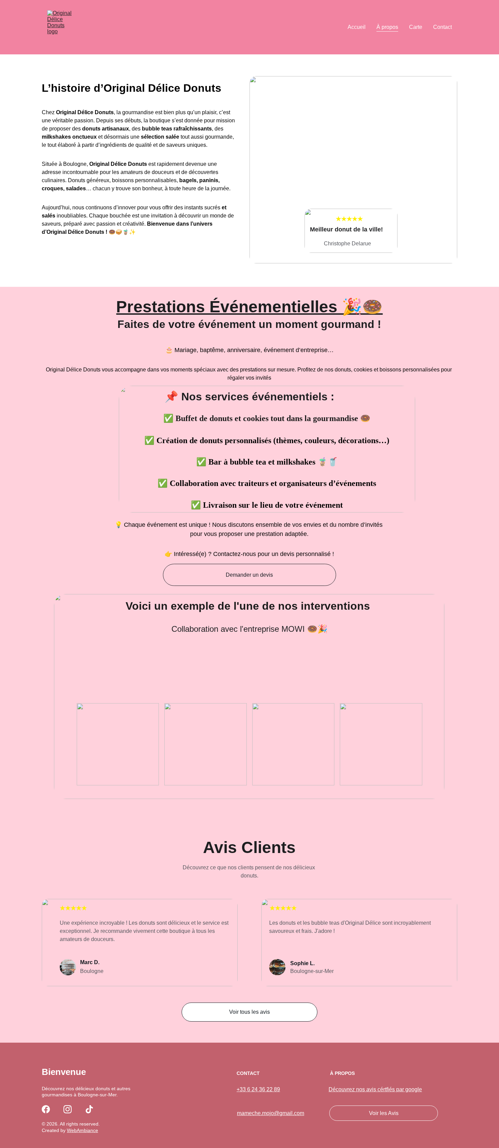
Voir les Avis (384, 1113)
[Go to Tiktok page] (89, 1109)
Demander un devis (249, 575)
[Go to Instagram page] (67, 1109)
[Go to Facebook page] (46, 1109)
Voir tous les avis (249, 1012)
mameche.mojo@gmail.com (270, 1113)
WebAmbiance (82, 1130)
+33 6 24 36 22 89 (258, 1089)
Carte (415, 27)
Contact (442, 27)
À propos (387, 27)
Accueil (357, 27)
